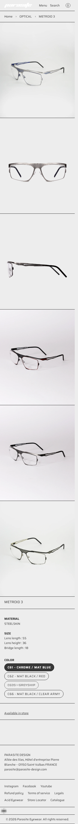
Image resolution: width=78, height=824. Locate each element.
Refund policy (13, 793)
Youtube (46, 786)
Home (8, 16)
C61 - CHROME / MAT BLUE (29, 667)
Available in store (16, 713)
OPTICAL (26, 16)
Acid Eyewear (13, 800)
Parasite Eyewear (29, 819)
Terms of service (39, 793)
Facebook (29, 786)
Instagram (11, 786)
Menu (43, 5)
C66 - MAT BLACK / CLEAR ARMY (34, 694)
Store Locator (37, 800)
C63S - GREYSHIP (23, 686)
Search (55, 5)
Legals (59, 793)
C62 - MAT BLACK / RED (27, 676)
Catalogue (57, 800)
